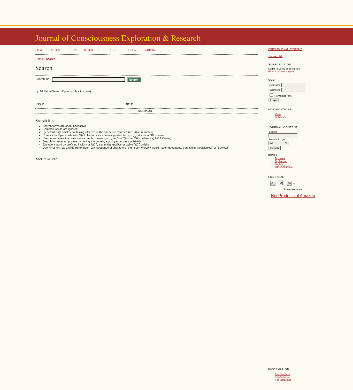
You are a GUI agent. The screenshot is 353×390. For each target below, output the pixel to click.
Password (274, 89)
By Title (279, 164)
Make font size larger (289, 183)
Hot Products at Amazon (293, 196)
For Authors (282, 377)
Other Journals (284, 166)
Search (111, 50)
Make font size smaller (272, 183)
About (56, 50)
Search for (42, 78)
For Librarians (283, 379)
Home (39, 50)
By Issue (280, 158)
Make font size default (281, 183)
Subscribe (281, 117)
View (278, 114)
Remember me (283, 95)
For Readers (282, 374)
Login (72, 50)
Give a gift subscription (281, 71)
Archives (152, 50)
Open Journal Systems (285, 49)
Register (91, 50)
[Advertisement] (176, 11)
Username (274, 84)
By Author (281, 161)
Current (131, 50)
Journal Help (275, 56)
